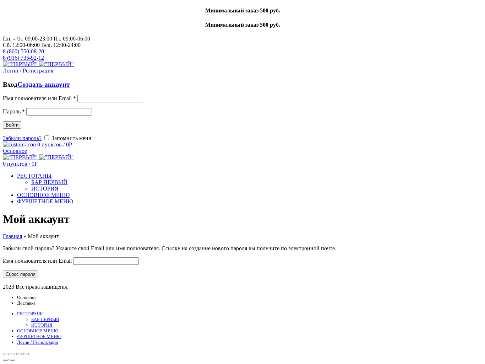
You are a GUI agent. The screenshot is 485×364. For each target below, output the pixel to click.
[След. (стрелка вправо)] (12, 360)
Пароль (14, 111)
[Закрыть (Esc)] (6, 354)
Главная (12, 236)
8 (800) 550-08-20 (23, 51)
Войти (12, 125)
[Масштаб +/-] (26, 354)
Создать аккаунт (43, 84)
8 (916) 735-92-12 (23, 58)
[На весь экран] (19, 354)
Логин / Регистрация (37, 342)
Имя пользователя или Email (39, 98)
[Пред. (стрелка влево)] (6, 360)
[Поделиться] (12, 354)
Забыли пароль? (22, 138)
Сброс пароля (21, 274)
